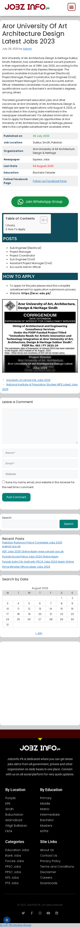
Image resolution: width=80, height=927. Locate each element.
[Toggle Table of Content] (42, 220)
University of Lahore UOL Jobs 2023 (28, 380)
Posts (11, 225)
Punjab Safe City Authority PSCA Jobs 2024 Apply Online (38, 561)
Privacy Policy (50, 861)
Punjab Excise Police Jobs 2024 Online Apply (30, 556)
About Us (47, 850)
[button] (72, 7)
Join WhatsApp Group (44, 201)
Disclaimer (48, 872)
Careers (46, 877)
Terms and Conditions (57, 866)
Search (7, 518)
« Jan (38, 633)
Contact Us (48, 855)
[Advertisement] (40, 683)
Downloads (48, 883)
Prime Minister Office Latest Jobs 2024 (26, 567)
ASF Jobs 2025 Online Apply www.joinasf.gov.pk (33, 551)
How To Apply (16, 229)
